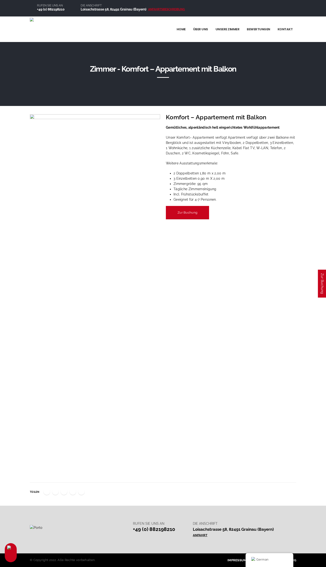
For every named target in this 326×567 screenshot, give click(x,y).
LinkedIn (64, 491)
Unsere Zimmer (228, 29)
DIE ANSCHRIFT (91, 5)
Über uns (200, 29)
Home (181, 29)
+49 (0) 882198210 (51, 9)
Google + (72, 491)
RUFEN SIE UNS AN (50, 5)
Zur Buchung (187, 212)
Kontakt (285, 29)
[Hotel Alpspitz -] (54, 29)
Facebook (46, 491)
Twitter (55, 491)
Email (81, 491)
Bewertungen (258, 29)
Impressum (237, 560)
